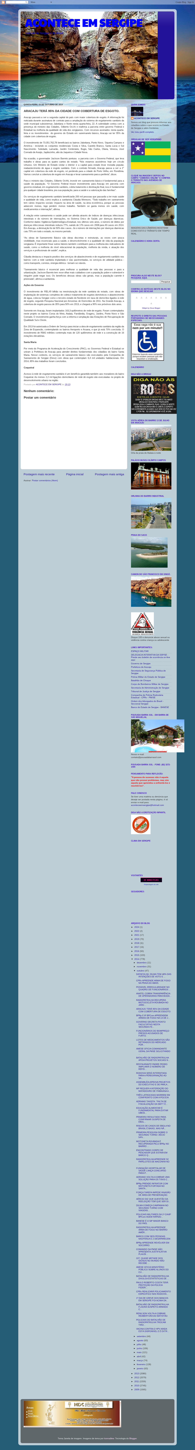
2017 (137, 947)
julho (139, 1344)
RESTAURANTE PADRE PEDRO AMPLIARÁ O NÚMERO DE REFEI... (151, 1066)
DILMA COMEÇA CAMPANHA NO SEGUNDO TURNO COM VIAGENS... (152, 1207)
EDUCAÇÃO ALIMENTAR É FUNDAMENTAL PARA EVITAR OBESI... (152, 1110)
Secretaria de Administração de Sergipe (150, 688)
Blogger (133, 1438)
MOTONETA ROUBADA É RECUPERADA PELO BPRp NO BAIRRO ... (152, 1143)
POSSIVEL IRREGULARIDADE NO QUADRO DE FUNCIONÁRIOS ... (153, 988)
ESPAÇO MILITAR (140, 651)
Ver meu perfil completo (142, 132)
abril (139, 1356)
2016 (137, 951)
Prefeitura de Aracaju (141, 667)
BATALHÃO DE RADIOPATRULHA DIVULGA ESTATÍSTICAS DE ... (152, 1277)
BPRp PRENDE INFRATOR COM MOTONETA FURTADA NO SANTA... (152, 1186)
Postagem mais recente (39, 474)
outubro (141, 971)
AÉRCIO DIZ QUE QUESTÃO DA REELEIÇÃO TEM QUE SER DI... (153, 1200)
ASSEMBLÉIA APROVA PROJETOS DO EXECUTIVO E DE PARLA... (153, 1083)
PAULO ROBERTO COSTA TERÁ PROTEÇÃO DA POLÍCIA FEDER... (152, 1285)
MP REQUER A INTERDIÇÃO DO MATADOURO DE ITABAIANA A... (153, 1089)
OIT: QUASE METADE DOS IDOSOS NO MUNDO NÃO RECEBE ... (150, 1260)
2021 (137, 935)
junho (140, 1348)
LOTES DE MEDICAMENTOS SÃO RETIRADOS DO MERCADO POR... (153, 1042)
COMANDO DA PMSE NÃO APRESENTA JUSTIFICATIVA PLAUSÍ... (151, 1251)
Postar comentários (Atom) (45, 480)
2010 (137, 1385)
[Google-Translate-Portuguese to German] (146, 299)
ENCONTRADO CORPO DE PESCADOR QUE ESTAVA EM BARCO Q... (151, 1152)
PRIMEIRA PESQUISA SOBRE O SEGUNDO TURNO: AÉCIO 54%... (152, 1134)
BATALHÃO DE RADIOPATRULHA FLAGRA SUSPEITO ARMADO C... (152, 1307)
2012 (137, 1377)
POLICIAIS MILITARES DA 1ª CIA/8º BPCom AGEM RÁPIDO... (153, 1215)
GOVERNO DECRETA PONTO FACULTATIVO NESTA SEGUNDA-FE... (151, 1024)
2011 (137, 1381)
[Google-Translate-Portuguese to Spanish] (151, 305)
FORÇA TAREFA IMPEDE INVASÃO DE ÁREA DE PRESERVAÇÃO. (153, 1193)
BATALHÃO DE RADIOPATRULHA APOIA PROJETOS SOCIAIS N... (153, 1059)
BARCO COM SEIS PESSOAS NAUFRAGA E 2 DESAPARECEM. (153, 1237)
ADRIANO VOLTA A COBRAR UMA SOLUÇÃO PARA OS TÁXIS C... (152, 1178)
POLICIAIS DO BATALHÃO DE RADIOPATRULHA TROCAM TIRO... (151, 1322)
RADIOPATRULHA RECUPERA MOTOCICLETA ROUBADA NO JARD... (152, 1002)
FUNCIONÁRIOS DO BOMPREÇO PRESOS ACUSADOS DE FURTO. (152, 1033)
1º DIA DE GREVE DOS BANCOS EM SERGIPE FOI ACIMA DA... (152, 1299)
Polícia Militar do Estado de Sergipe (148, 677)
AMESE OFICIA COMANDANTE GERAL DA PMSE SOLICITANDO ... (153, 1051)
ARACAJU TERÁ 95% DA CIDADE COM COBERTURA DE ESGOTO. (153, 1010)
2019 (137, 939)
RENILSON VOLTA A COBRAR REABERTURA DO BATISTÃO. (152, 1314)
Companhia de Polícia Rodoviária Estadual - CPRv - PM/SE (147, 696)
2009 (137, 1389)
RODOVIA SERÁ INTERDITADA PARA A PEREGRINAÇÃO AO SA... (151, 1075)
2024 (137, 927)
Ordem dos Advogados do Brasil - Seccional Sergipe (147, 702)
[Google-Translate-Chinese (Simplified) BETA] (136, 299)
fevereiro (141, 1364)
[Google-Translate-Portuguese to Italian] (151, 299)
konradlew (109, 1438)
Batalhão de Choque (141, 680)
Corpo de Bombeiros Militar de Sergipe (149, 684)
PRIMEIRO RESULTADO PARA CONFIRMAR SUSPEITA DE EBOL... (151, 1119)
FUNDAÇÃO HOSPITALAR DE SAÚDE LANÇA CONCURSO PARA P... (151, 1170)
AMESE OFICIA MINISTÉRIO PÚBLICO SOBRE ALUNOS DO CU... (152, 1269)
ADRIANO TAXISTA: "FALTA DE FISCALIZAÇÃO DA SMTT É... (152, 1102)
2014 (137, 959)
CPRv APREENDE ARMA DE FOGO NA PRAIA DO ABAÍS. (153, 981)
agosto (140, 1340)
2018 (137, 943)
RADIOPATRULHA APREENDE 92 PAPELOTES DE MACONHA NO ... (152, 1161)
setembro (142, 1336)
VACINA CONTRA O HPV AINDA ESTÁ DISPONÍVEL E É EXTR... (152, 1330)
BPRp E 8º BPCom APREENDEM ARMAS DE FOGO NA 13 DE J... (153, 1016)
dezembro (142, 962)
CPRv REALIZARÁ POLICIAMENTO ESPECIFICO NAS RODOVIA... (153, 1292)
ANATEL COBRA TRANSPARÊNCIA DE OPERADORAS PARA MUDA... (153, 994)
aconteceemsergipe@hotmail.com (147, 805)
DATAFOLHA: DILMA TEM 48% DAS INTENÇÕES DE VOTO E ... (153, 975)
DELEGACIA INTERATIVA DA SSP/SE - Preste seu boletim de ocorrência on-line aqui (150, 657)
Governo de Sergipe (141, 663)
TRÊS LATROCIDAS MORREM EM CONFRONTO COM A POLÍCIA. (153, 1096)
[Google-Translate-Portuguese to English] (161, 299)
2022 (137, 931)
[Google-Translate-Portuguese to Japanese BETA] (156, 299)
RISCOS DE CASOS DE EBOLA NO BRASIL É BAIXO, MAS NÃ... (153, 1127)
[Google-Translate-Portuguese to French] (141, 299)
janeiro (140, 1368)
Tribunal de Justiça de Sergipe (145, 691)
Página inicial (74, 474)
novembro (142, 966)
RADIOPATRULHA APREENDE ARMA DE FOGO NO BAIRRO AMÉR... (151, 1229)
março (140, 1360)
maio (139, 1352)
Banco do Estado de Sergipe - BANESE (150, 707)
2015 (137, 955)
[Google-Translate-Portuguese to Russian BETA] (165, 299)
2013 (137, 1373)
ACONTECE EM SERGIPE (83, 22)
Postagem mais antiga (109, 474)
